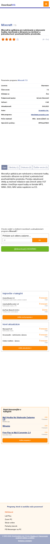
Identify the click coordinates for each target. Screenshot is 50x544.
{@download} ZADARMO (25, 249)
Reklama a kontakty (25, 541)
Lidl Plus (8, 516)
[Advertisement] (25, 15)
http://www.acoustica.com (40, 115)
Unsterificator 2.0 (9, 298)
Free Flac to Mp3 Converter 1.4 (17, 433)
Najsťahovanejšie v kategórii (12, 411)
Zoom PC (8, 519)
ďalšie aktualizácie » (25, 348)
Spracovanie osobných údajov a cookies (32, 537)
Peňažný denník (11, 526)
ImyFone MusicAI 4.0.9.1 (11, 310)
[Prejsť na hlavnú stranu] (8, 6)
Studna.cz (34, 536)
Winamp (6, 426)
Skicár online (10, 523)
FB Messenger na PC (13, 529)
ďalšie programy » (25, 440)
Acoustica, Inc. (44, 110)
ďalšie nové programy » (25, 317)
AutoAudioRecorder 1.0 (11, 304)
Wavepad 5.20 (7, 329)
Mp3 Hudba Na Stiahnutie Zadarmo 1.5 (19, 418)
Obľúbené (9, 512)
